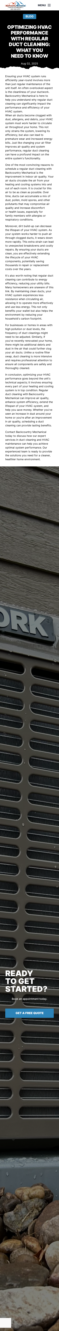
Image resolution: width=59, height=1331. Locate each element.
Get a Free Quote (30, 1013)
